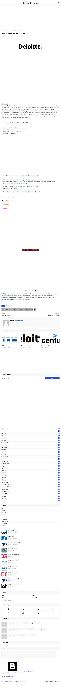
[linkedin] (38, 612)
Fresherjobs (4, 519)
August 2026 (31, 428)
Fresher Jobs (4, 517)
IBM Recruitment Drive (6, 345)
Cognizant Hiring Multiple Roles (14, 542)
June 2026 (31, 433)
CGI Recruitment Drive (13, 572)
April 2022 (30, 475)
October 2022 (30, 461)
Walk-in (3, 525)
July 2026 (31, 431)
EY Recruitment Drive (12, 548)
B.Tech (3, 510)
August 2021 (30, 493)
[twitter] (23, 609)
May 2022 (30, 473)
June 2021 (30, 498)
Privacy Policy (34, 597)
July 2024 (30, 449)
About (52, 681)
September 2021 (30, 491)
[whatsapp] (53, 612)
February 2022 (30, 479)
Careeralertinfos (30, 3)
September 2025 (30, 440)
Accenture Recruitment (46, 345)
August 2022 (30, 466)
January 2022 (30, 482)
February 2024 (30, 456)
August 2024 (30, 447)
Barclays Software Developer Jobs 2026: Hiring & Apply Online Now (22, 635)
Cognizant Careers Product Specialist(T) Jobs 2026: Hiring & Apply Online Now (24, 623)
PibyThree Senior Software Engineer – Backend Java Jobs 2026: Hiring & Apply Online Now (27, 629)
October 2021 (30, 489)
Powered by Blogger (28, 671)
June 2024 (30, 452)
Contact (3, 597)
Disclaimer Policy (15, 299)
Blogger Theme (9, 681)
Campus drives (7, 30)
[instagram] (8, 612)
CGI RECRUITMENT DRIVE (13, 554)
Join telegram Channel (6, 600)
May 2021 (30, 500)
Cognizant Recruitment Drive (14, 578)
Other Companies (5, 521)
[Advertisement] (30, 17)
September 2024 (30, 445)
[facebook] (8, 609)
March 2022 (30, 477)
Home (2, 30)
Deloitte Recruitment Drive (27, 345)
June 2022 (30, 470)
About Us (3, 595)
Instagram (5, 204)
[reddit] (38, 609)
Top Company (4, 523)
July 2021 (30, 496)
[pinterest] (53, 609)
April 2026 (30, 438)
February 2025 (30, 442)
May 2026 (30, 435)
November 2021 (30, 486)
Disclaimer (33, 595)
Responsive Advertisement (7, 676)
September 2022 (30, 463)
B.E (2, 508)
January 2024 (30, 459)
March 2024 (30, 454)
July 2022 (30, 468)
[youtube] (23, 612)
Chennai (3, 514)
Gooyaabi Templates (21, 681)
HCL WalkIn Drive (11, 536)
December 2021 (30, 484)
